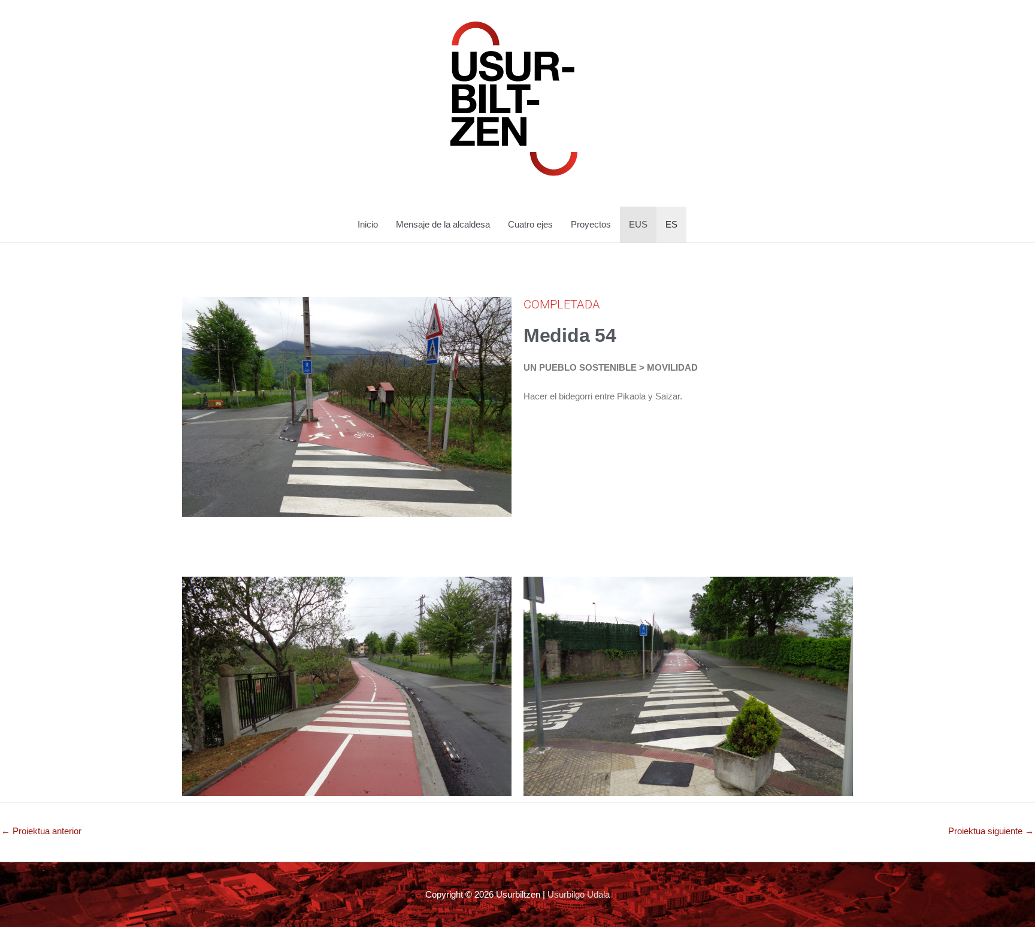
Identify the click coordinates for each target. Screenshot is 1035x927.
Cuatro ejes (530, 224)
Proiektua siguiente (991, 831)
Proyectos (591, 224)
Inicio (368, 224)
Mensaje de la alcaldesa (443, 224)
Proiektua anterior (41, 831)
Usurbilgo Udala (578, 894)
